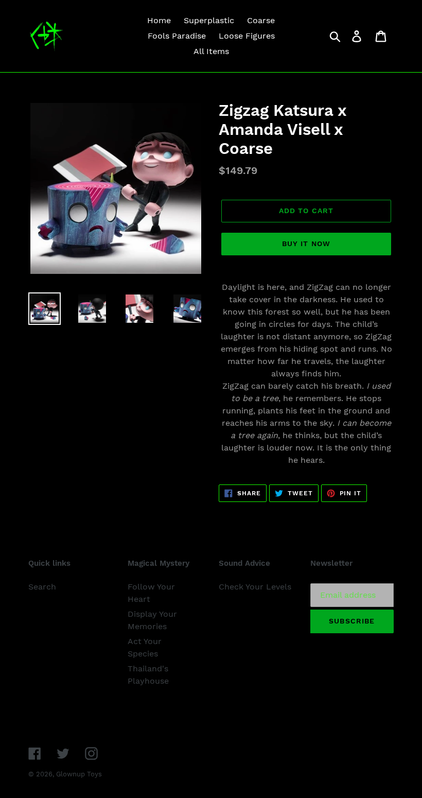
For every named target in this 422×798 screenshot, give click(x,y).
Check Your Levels (255, 587)
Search (42, 587)
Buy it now (306, 243)
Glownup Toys (79, 774)
